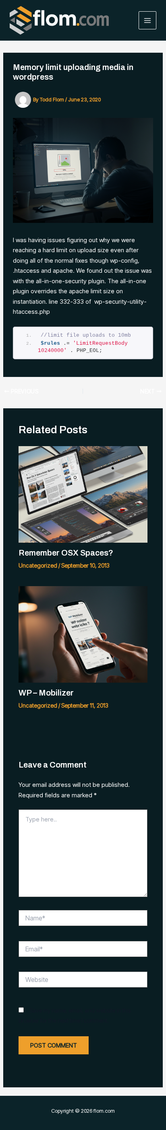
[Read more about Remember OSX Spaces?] (83, 494)
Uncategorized (38, 565)
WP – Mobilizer (46, 692)
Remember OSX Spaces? (66, 552)
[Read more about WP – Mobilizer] (83, 634)
